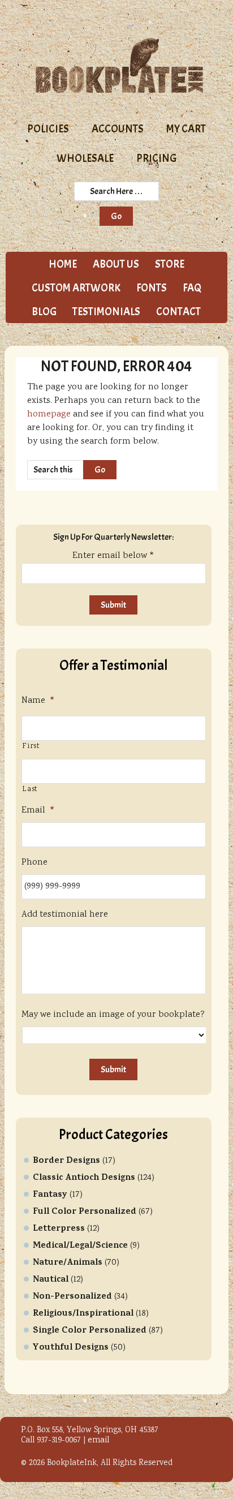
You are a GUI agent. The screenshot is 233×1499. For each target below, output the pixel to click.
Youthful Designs (71, 1348)
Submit (113, 1069)
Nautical (50, 1280)
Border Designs (66, 1161)
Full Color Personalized (84, 1212)
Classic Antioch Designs (84, 1178)
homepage (49, 414)
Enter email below (113, 555)
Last (30, 789)
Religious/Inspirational (83, 1314)
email (98, 1440)
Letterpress (59, 1229)
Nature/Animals (67, 1263)
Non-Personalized (72, 1297)
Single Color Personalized (89, 1331)
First (31, 746)
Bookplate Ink (119, 66)
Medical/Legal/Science (80, 1246)
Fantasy (50, 1195)
